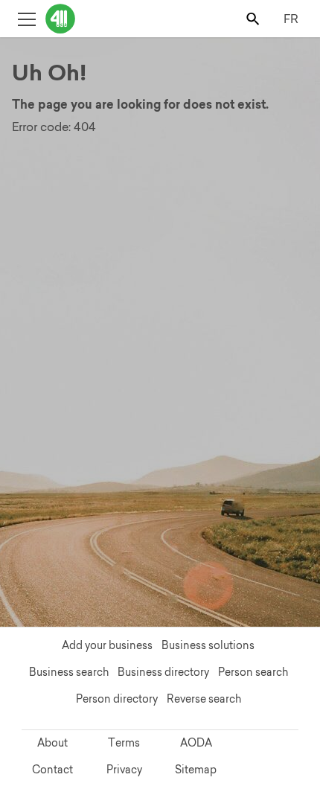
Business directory (163, 672)
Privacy (124, 769)
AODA (196, 743)
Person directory (117, 699)
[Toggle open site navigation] (26, 18)
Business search (69, 672)
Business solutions (208, 645)
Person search (253, 672)
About (52, 743)
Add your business (107, 645)
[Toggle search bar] (254, 18)
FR (291, 18)
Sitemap (196, 769)
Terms (124, 743)
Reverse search (204, 699)
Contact (52, 769)
